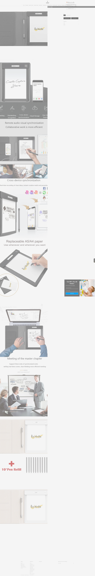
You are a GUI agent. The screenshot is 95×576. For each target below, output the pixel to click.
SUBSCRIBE (72, 293)
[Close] (94, 280)
